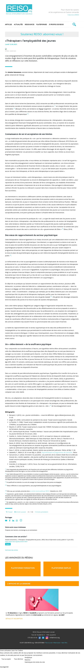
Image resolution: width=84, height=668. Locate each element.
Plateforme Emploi (61, 568)
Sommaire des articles (11, 550)
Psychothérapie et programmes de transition (57, 452)
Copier (8, 544)
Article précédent (42, 512)
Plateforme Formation (23, 568)
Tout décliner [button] (18, 659)
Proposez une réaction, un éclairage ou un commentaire (21, 530)
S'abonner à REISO (73, 15)
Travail (9, 512)
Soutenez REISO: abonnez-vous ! (42, 34)
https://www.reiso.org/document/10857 (16, 541)
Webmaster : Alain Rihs (60, 643)
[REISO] (19, 9)
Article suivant (21, 512)
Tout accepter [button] (6, 659)
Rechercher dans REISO (74, 24)
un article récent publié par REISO (39, 491)
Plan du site (48, 643)
